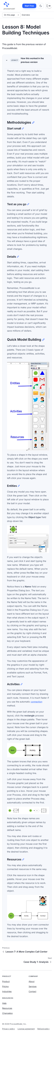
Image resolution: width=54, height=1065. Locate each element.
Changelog (7, 1013)
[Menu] (49, 6)
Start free (29, 6)
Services (33, 986)
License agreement (26, 1029)
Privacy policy (8, 1029)
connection (36, 701)
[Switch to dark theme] (40, 6)
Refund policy (43, 1029)
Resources (7, 1008)
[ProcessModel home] (9, 6)
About (31, 981)
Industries (7, 991)
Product (6, 981)
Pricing (5, 986)
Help (4, 1003)
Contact (32, 991)
